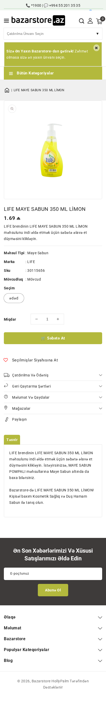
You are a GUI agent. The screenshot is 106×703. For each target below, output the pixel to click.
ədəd (14, 298)
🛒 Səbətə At (53, 338)
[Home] (9, 90)
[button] (6, 21)
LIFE (31, 262)
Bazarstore (41, 681)
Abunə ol (53, 590)
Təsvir (11, 440)
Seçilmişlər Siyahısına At (35, 360)
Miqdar (10, 319)
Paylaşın (19, 419)
